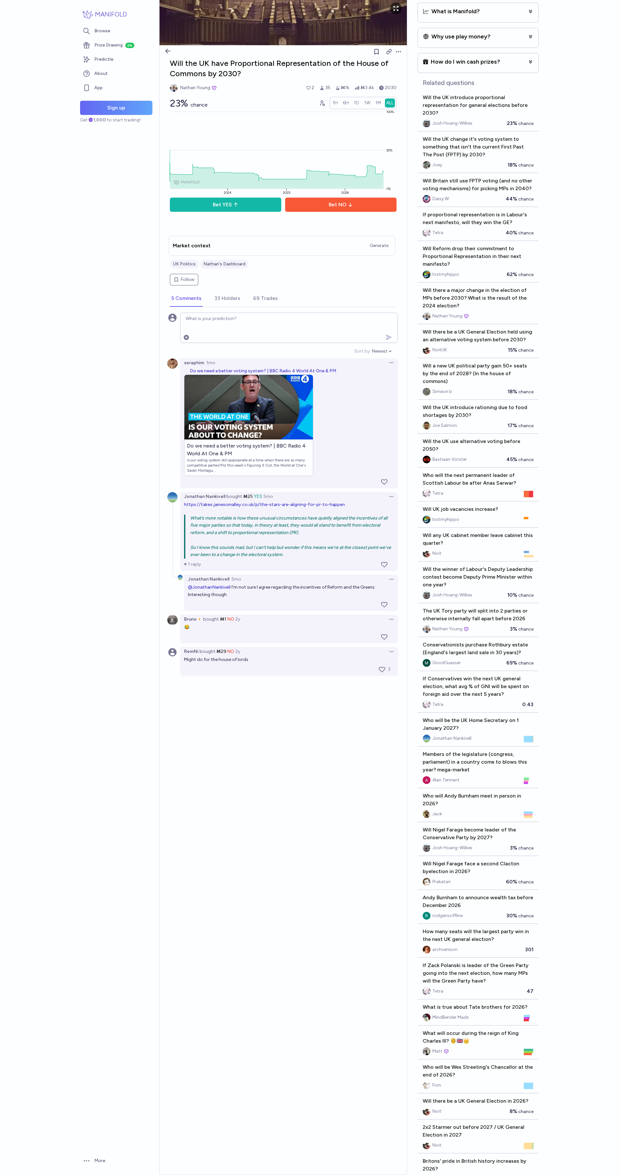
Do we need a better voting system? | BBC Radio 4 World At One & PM (263, 371)
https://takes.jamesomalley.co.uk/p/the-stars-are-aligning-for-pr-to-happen (264, 504)
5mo (268, 496)
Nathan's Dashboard (224, 264)
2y (237, 619)
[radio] (335, 103)
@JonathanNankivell (209, 587)
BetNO (337, 204)
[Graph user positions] (321, 103)
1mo (210, 363)
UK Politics (184, 264)
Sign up (116, 108)
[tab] (186, 299)
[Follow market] (376, 51)
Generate (379, 245)
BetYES (222, 204)
